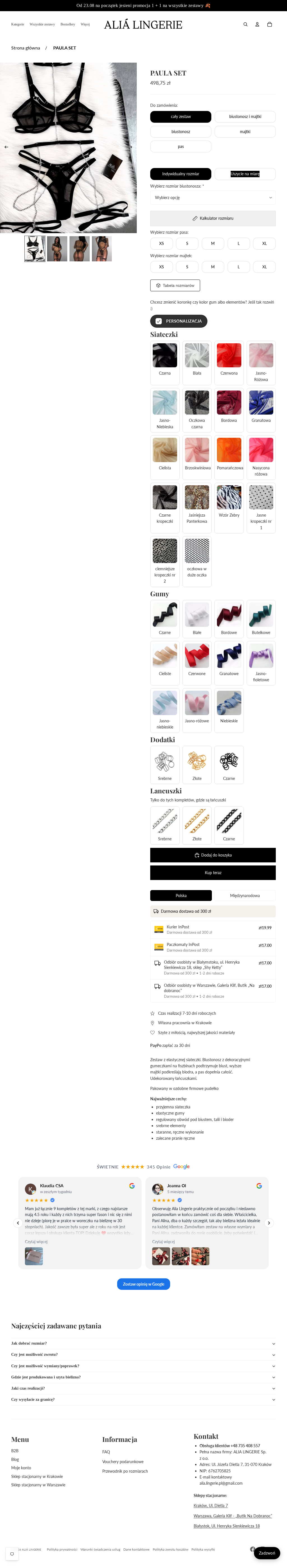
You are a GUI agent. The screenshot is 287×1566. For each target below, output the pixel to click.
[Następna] (269, 1223)
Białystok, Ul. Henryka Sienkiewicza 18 (227, 1526)
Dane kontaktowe (136, 1549)
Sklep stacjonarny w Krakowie (37, 1476)
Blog (15, 1459)
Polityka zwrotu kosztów (170, 1549)
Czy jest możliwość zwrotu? (34, 1354)
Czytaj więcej (36, 1241)
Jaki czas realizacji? (28, 1388)
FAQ (106, 1451)
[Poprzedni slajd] (4, 148)
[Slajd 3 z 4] (80, 248)
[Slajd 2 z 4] (57, 248)
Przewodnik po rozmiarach (125, 1471)
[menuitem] (17, 24)
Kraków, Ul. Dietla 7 (211, 1505)
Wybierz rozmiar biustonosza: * (177, 186)
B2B (14, 1450)
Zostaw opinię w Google (143, 1284)
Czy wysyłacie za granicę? (33, 1399)
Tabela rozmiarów (178, 285)
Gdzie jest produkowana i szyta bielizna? (46, 1377)
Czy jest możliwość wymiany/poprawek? (45, 1366)
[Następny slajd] (132, 148)
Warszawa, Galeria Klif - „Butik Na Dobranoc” (233, 1515)
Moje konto (21, 1467)
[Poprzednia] (18, 1223)
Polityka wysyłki (203, 1549)
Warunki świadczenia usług (100, 1549)
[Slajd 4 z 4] (102, 248)
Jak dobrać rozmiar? (29, 1343)
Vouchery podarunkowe (123, 1461)
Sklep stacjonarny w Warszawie (38, 1484)
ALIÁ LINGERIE (31, 1549)
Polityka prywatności (62, 1549)
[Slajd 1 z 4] (35, 248)
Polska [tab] (181, 895)
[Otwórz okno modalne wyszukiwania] (245, 24)
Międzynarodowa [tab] (245, 895)
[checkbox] (178, 321)
